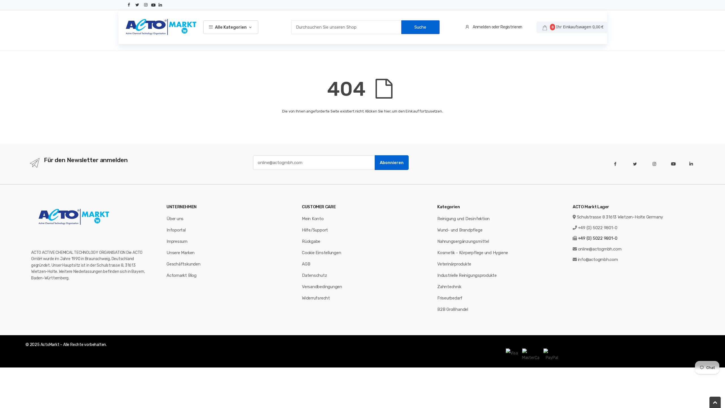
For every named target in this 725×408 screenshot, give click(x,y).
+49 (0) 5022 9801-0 (597, 227)
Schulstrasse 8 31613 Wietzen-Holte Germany (620, 217)
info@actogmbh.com (598, 259)
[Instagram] (146, 5)
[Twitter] (137, 5)
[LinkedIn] (160, 5)
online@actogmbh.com (600, 249)
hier (387, 111)
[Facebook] (129, 5)
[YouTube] (153, 5)
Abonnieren (392, 162)
